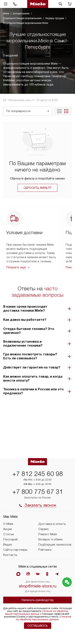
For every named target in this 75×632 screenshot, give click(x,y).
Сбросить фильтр (37, 187)
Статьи (8, 534)
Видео (7, 544)
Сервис (43, 529)
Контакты (10, 554)
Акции (7, 529)
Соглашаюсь (37, 625)
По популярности (18, 111)
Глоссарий (10, 539)
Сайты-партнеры (15, 549)
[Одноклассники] (47, 574)
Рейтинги (44, 549)
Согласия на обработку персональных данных (43, 618)
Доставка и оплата (52, 523)
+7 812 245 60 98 (37, 474)
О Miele (8, 523)
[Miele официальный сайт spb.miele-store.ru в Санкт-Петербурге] (37, 4)
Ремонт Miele (47, 534)
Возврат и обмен (50, 539)
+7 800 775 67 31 (37, 492)
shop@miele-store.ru (37, 586)
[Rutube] (28, 574)
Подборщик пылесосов (54, 544)
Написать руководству (38, 600)
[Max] (18, 574)
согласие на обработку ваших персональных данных (36, 612)
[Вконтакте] (37, 574)
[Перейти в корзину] (69, 4)
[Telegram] (57, 574)
